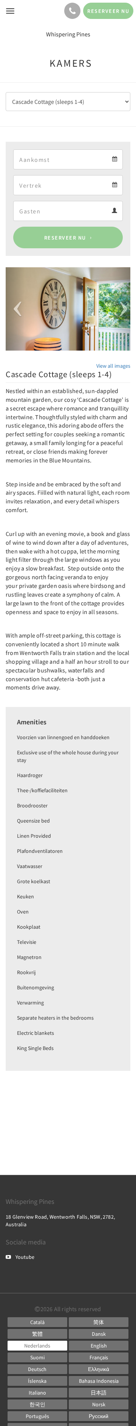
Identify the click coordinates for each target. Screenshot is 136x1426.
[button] (15, 309)
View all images (113, 365)
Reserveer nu (65, 237)
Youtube (24, 1257)
